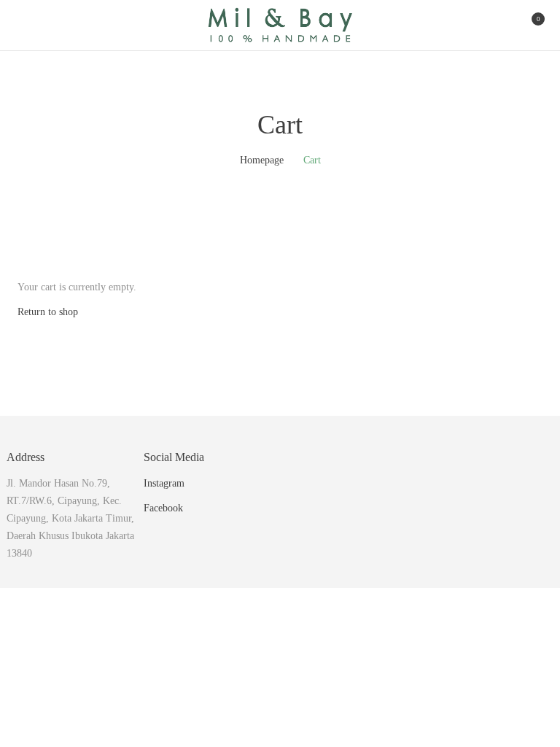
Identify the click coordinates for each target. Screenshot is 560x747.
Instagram (164, 483)
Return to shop (48, 311)
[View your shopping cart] (526, 25)
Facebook (163, 508)
